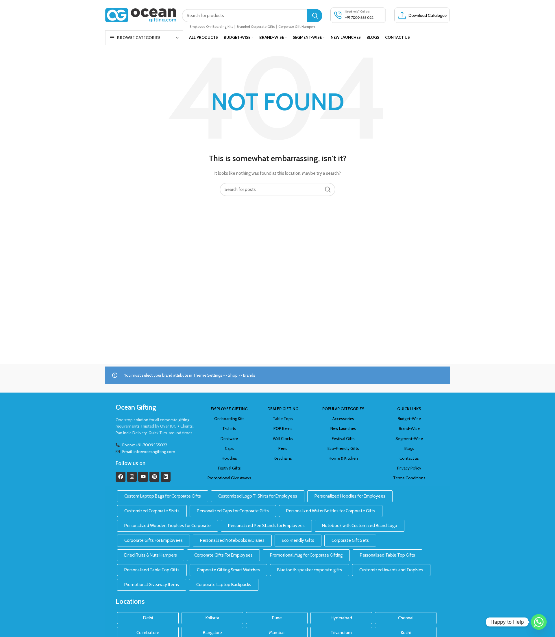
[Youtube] (143, 477)
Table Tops (283, 418)
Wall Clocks (283, 438)
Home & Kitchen (343, 458)
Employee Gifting (229, 408)
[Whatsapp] (539, 622)
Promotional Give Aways (229, 477)
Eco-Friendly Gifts (343, 448)
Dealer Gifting (282, 408)
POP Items (283, 428)
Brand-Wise (409, 428)
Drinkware (229, 438)
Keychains (283, 458)
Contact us (409, 458)
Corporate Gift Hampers (296, 26)
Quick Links (409, 408)
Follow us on (130, 463)
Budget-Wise (409, 418)
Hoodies (229, 458)
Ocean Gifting (136, 407)
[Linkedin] (166, 477)
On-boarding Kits (229, 418)
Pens (282, 448)
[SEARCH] (314, 15)
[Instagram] (132, 477)
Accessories (343, 418)
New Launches (343, 428)
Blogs (409, 448)
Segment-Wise (409, 438)
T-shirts (229, 428)
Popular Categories (343, 408)
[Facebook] (120, 477)
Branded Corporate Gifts (256, 26)
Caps (229, 448)
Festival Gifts (229, 468)
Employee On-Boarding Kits (211, 26)
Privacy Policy (409, 468)
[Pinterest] (154, 477)
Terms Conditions (409, 477)
